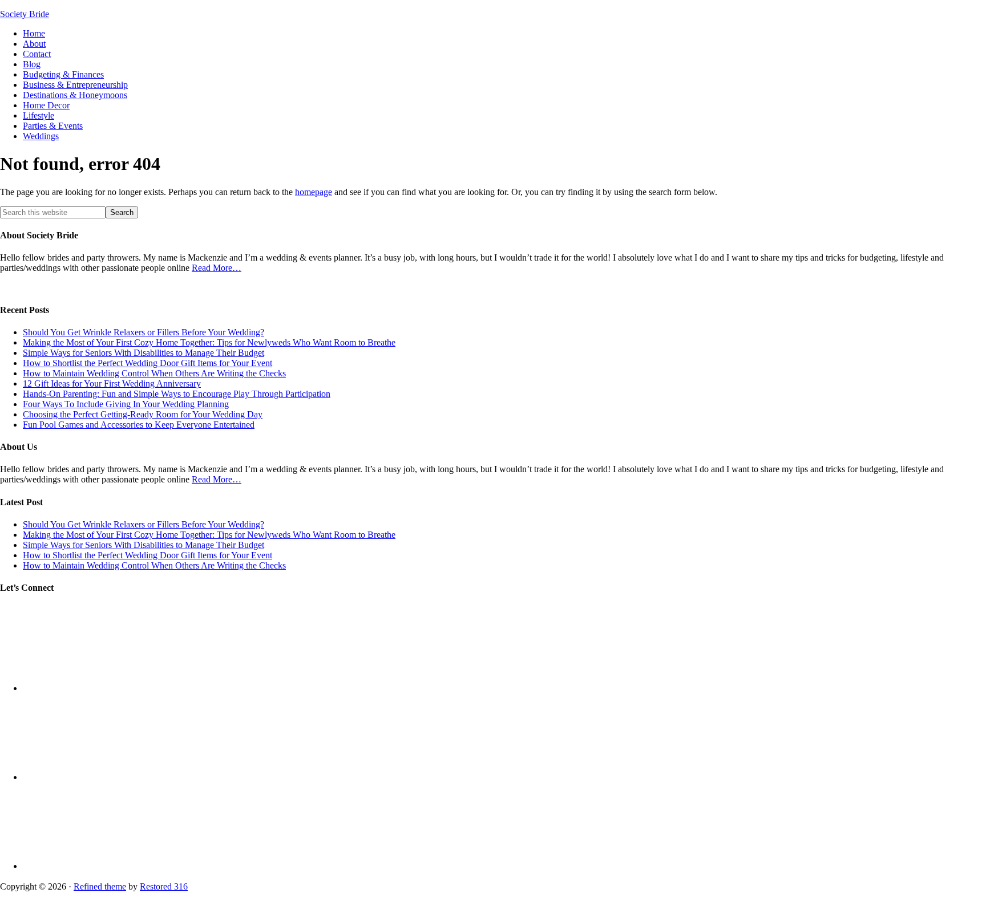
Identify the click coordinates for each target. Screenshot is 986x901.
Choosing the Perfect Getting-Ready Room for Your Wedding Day (142, 414)
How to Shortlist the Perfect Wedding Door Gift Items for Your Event (147, 363)
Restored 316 (164, 886)
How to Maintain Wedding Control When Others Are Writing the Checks (154, 373)
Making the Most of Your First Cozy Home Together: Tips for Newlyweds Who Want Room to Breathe (209, 342)
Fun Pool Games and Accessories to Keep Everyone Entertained (138, 424)
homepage (313, 192)
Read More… (216, 268)
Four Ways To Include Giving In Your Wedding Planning (126, 404)
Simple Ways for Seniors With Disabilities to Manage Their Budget (143, 353)
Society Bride (24, 14)
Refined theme (100, 886)
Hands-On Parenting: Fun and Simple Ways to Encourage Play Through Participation (176, 394)
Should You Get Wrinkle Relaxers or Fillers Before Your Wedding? (143, 332)
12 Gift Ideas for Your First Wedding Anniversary (112, 383)
